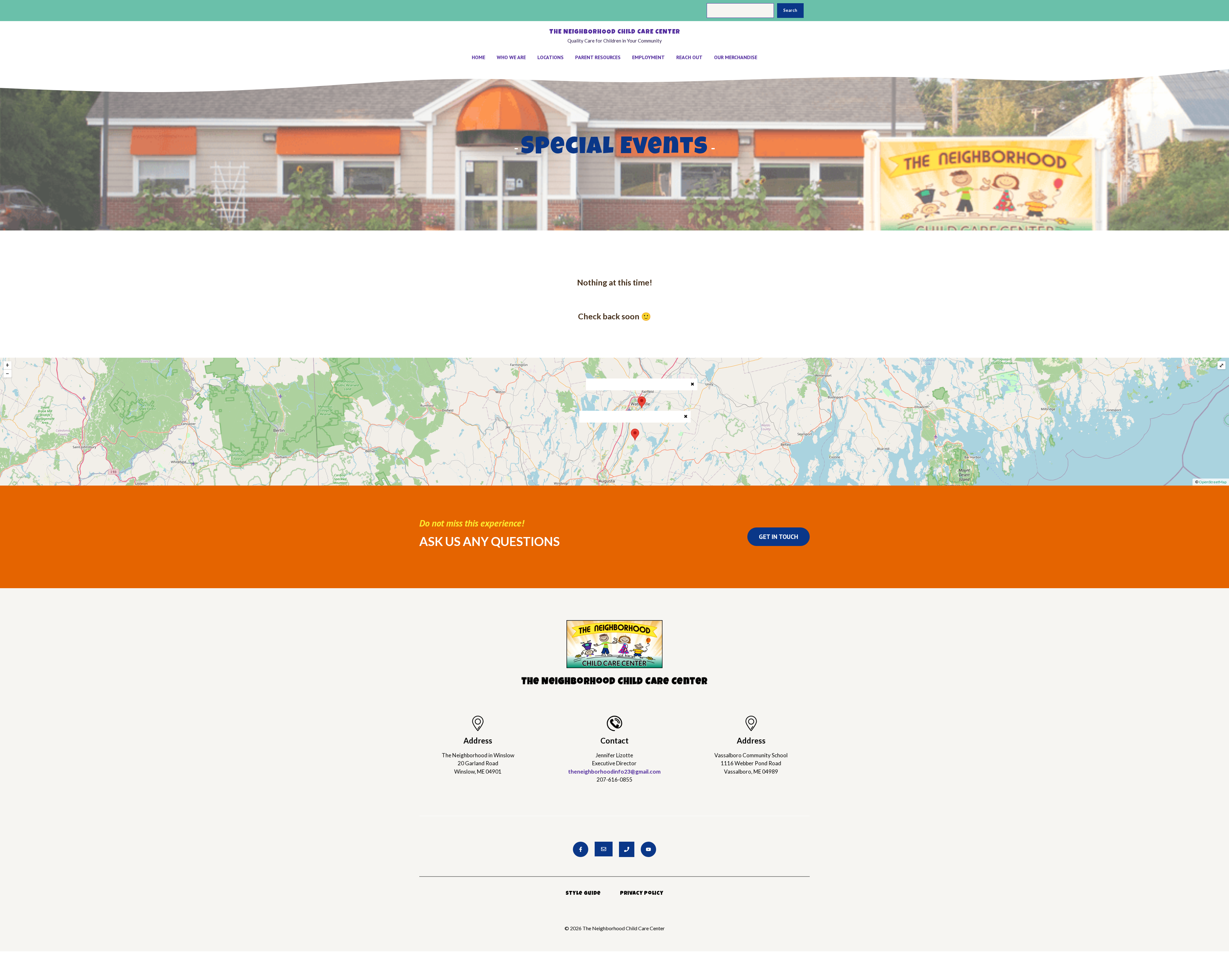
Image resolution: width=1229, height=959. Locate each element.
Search (790, 10)
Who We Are (511, 57)
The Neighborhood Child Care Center (614, 32)
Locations (550, 57)
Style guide (583, 893)
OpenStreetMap (1212, 482)
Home (478, 57)
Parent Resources (598, 57)
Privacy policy (641, 893)
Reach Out (689, 57)
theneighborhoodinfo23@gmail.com (614, 771)
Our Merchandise (735, 57)
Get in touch (778, 537)
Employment (648, 57)
